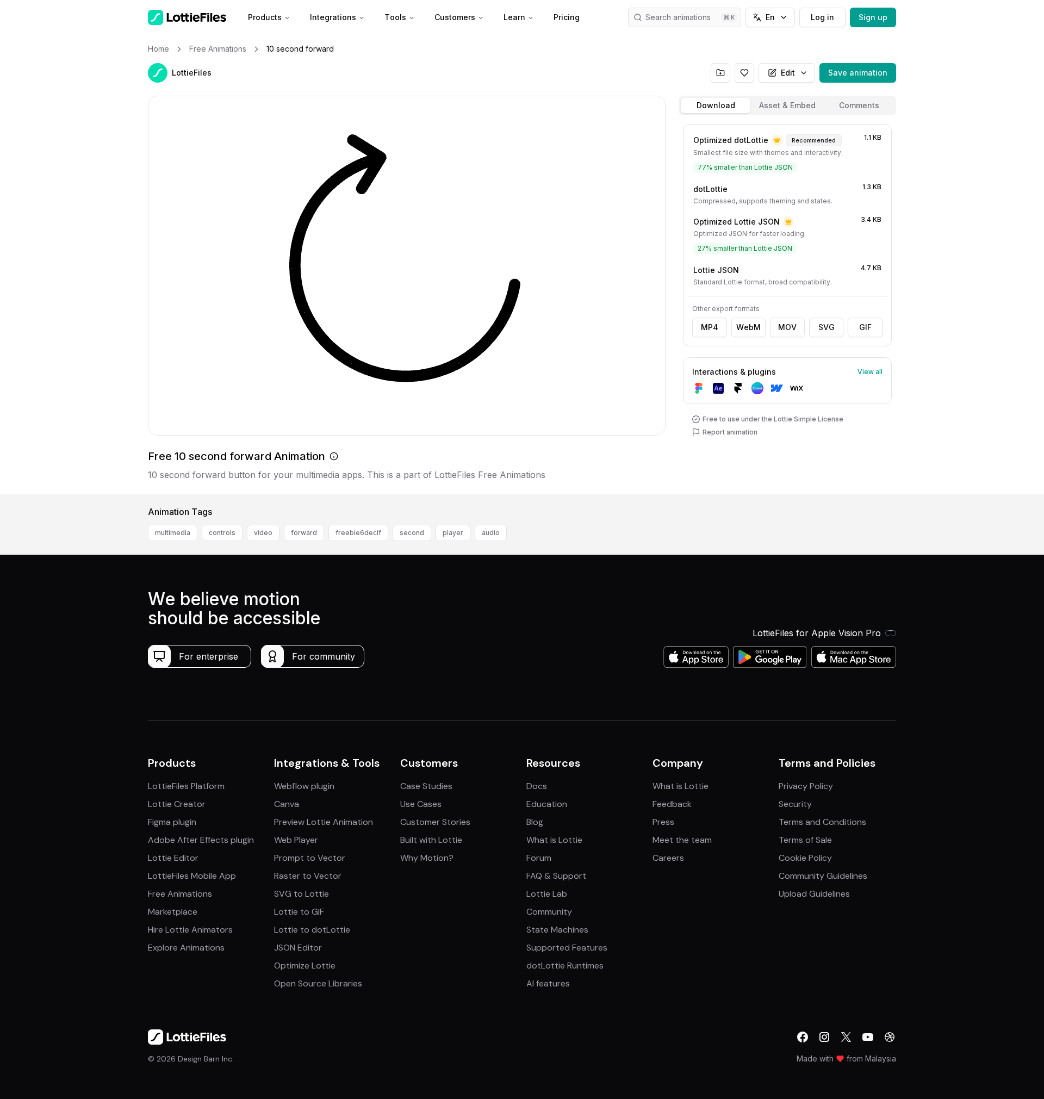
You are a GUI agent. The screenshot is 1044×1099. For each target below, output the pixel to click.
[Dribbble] (889, 1037)
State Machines (557, 929)
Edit (788, 72)
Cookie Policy (805, 858)
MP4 (709, 327)
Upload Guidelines (814, 893)
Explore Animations (186, 947)
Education (546, 804)
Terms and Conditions (822, 822)
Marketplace (172, 911)
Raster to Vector (307, 875)
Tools (395, 17)
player (453, 533)
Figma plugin (172, 822)
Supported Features (566, 947)
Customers (454, 17)
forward (304, 533)
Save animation (857, 72)
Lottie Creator (177, 804)
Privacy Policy (806, 786)
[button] (157, 73)
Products (265, 17)
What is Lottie (554, 840)
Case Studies (426, 786)
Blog (534, 822)
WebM (748, 327)
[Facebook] (802, 1037)
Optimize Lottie (304, 965)
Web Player (296, 840)
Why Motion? (426, 858)
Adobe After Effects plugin (201, 840)
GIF (865, 327)
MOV (787, 327)
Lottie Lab (546, 893)
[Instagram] (824, 1037)
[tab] (715, 105)
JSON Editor (298, 947)
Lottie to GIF (299, 911)
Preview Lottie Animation (323, 822)
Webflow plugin (304, 786)
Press (663, 822)
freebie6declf (358, 533)
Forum (538, 858)
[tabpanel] (787, 307)
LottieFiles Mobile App (192, 875)
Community (549, 911)
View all (870, 372)
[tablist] (787, 105)
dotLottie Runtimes (565, 965)
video (263, 533)
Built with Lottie (431, 840)
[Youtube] (867, 1037)
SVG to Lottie (301, 893)
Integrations (333, 17)
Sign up (873, 17)
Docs (536, 786)
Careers (668, 858)
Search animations (678, 17)
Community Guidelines (823, 875)
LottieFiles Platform (186, 786)
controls (222, 533)
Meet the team (682, 840)
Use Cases (421, 804)
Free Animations (180, 893)
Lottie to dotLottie (312, 929)
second (412, 533)
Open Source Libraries (318, 983)
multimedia (172, 533)
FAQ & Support (556, 875)
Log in (822, 17)
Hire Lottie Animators (190, 929)
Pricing (567, 17)
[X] (846, 1037)
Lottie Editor (173, 858)
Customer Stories (435, 822)
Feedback (672, 804)
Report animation (730, 432)
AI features (548, 983)
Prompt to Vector (309, 858)
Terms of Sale (805, 840)
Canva (286, 804)
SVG (826, 327)
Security (795, 804)
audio (491, 533)
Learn (514, 17)
